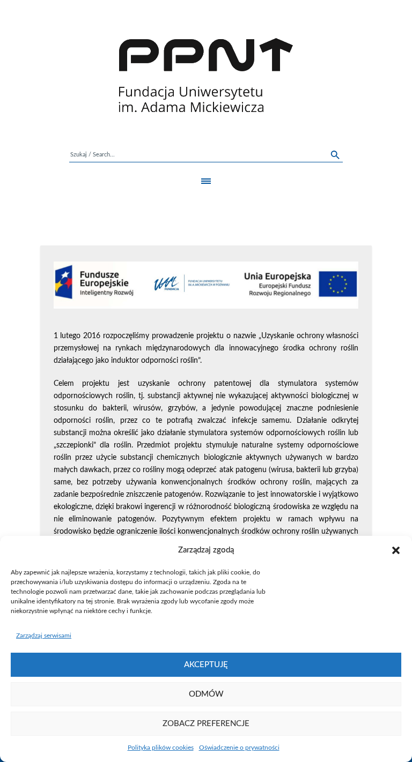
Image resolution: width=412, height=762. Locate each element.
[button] (396, 550)
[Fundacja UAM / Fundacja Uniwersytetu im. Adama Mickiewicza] (206, 75)
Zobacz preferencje (206, 724)
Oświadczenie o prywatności (239, 747)
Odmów (206, 694)
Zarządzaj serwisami (43, 635)
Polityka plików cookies (161, 747)
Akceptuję (206, 665)
